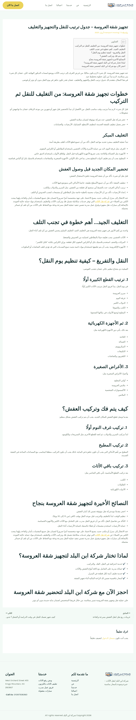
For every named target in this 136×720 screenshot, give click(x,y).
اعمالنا (59, 5)
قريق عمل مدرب (45, 687)
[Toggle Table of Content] (122, 42)
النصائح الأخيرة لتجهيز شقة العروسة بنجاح (107, 59)
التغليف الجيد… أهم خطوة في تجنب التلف (107, 49)
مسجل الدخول (108, 638)
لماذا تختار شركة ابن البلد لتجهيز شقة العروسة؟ (104, 62)
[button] (13, 5)
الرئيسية (87, 5)
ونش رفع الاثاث (45, 680)
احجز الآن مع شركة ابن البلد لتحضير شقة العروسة (103, 66)
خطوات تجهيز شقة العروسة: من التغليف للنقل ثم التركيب (100, 46)
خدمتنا (69, 5)
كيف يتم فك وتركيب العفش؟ (112, 56)
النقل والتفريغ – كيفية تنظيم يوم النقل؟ (108, 52)
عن (77, 5)
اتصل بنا (48, 5)
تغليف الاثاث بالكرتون (47, 684)
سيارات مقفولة (45, 691)
